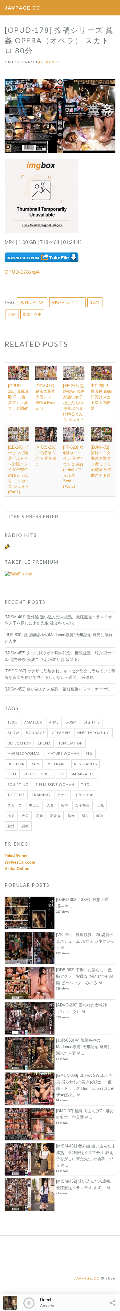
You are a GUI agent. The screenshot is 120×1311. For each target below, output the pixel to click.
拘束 (11, 816)
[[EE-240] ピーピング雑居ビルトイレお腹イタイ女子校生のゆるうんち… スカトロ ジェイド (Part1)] (18, 434)
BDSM (71, 722)
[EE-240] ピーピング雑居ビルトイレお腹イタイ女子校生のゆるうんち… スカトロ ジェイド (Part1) (18, 470)
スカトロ (14, 805)
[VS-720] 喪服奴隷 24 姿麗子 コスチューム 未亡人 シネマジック (85, 941)
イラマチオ (84, 795)
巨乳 (100, 805)
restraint (57, 764)
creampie (61, 733)
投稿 (12, 314)
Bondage (35, 733)
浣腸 (39, 816)
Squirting (18, 784)
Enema (44, 743)
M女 (89, 753)
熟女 (71, 816)
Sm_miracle (82, 774)
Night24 (15, 764)
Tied (85, 784)
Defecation (19, 743)
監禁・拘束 (32, 314)
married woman (24, 753)
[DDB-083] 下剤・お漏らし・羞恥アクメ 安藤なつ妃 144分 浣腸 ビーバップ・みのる (84, 976)
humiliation (32, 302)
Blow (13, 733)
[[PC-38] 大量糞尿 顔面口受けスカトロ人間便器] (101, 373)
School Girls (38, 774)
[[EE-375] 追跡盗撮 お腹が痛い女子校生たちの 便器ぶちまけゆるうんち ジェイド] (74, 373)
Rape (35, 764)
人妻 (50, 805)
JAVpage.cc (22, 7)
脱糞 (11, 826)
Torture (16, 795)
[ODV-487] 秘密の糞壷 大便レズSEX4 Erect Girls (46, 397)
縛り (85, 816)
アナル (62, 795)
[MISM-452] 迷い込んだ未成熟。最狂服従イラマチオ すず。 (58, 689)
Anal (54, 722)
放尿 (25, 816)
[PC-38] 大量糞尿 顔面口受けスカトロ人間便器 (101, 397)
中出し (34, 805)
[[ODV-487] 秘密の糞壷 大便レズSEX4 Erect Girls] (46, 373)
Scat (95, 302)
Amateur (33, 722)
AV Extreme (49, 62)
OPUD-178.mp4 (22, 272)
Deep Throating (93, 733)
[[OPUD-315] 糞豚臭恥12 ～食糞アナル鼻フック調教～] (18, 373)
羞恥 (99, 816)
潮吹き (55, 816)
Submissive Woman (54, 784)
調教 (25, 826)
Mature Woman (63, 753)
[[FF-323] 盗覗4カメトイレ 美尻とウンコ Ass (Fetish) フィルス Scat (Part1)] (74, 434)
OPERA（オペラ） (67, 302)
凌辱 (64, 805)
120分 (12, 722)
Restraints (85, 764)
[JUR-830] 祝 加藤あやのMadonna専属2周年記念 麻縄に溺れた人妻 (84, 1047)
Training (41, 795)
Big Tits (91, 722)
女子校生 (82, 805)
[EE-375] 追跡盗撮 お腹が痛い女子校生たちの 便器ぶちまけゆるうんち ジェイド (73, 403)
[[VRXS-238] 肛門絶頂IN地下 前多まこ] (46, 434)
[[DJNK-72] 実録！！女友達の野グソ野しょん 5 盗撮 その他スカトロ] (101, 434)
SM (61, 774)
